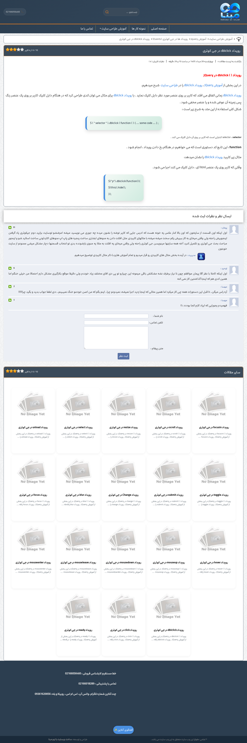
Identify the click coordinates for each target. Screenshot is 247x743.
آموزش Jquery (198, 39)
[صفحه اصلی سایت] (230, 11)
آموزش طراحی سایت (113, 28)
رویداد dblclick (193, 85)
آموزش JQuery (213, 85)
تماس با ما (87, 28)
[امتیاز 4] (12, 49)
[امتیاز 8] (19, 49)
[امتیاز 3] (10, 49)
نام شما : (158, 316)
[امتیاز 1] (7, 49)
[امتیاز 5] (14, 49)
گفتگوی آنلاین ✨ (123, 730)
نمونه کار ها (139, 28)
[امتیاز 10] (23, 49)
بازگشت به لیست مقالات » (229, 61)
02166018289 (86, 684)
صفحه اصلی (159, 28)
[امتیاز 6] (16, 49)
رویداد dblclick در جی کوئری (134, 39)
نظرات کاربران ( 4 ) (156, 61)
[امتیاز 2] (8, 49)
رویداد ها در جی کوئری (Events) (170, 39)
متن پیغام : (157, 348)
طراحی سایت (169, 85)
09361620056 (43, 694)
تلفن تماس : (156, 323)
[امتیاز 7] (17, 49)
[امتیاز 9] (21, 49)
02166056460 (15, 12)
